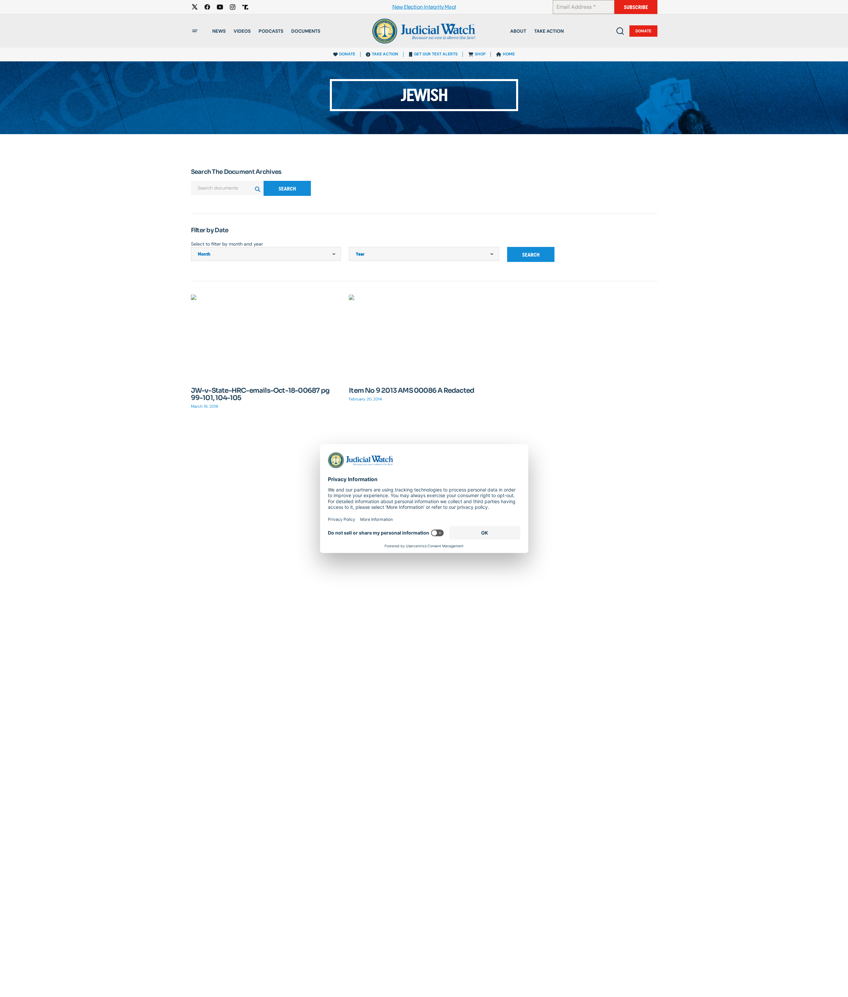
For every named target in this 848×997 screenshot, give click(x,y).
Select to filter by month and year (227, 244)
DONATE (347, 54)
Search (287, 189)
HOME (509, 54)
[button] (195, 31)
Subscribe (636, 7)
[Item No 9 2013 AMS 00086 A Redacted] (424, 337)
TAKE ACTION (385, 54)
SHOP (480, 54)
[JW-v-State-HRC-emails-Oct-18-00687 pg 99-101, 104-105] (266, 337)
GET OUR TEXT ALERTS (435, 54)
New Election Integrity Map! (424, 7)
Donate (643, 31)
